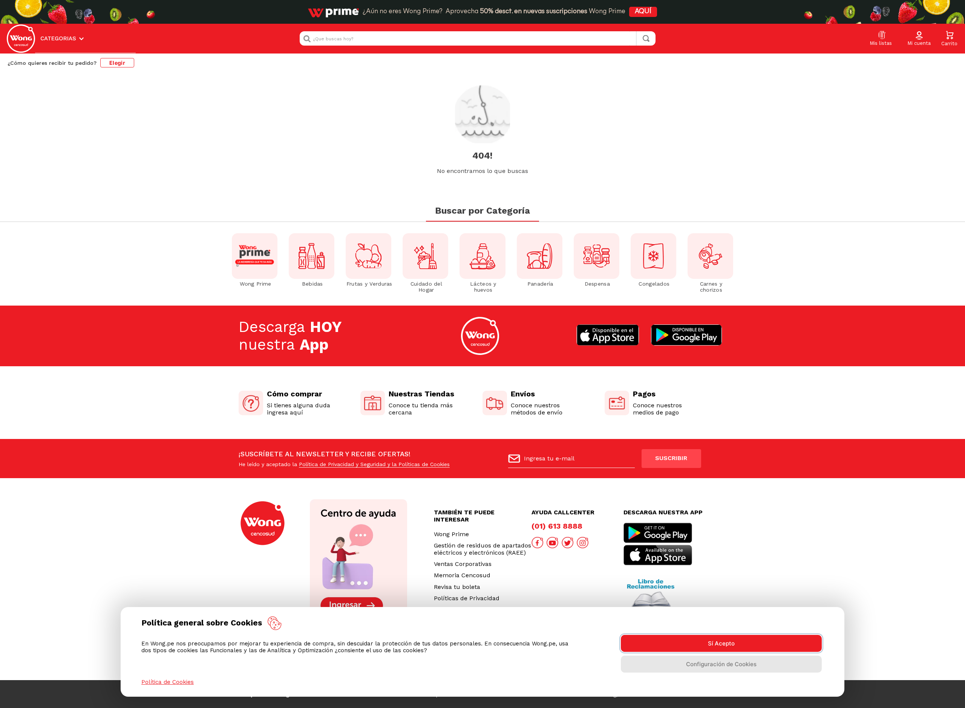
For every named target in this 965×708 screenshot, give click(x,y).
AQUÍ (643, 11)
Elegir (117, 63)
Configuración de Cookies (721, 664)
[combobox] (478, 38)
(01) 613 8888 (557, 526)
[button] (919, 38)
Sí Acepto (721, 643)
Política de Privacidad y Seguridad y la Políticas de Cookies (374, 464)
